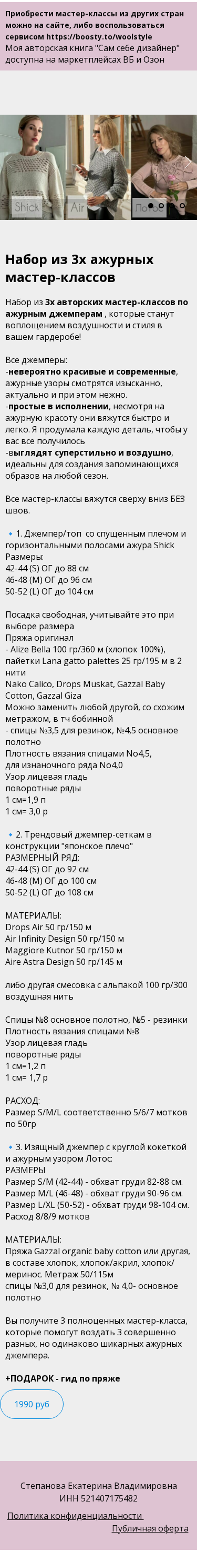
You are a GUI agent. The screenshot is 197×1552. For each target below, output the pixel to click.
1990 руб (31, 1404)
